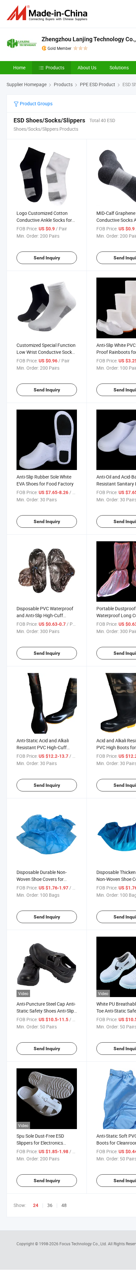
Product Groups (35, 103)
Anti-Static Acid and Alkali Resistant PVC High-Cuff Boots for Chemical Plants (43, 747)
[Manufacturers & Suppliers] (48, 13)
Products (55, 67)
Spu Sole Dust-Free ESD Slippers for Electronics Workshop (40, 1143)
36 (49, 1205)
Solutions (119, 67)
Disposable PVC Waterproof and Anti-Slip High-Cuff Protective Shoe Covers (45, 615)
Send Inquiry (47, 257)
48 (64, 1205)
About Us (87, 67)
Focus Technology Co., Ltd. (83, 1243)
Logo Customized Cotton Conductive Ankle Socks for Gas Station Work (44, 220)
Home (19, 67)
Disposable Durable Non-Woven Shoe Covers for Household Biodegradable (43, 879)
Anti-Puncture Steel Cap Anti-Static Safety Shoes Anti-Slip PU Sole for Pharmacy (46, 1011)
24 (35, 1205)
